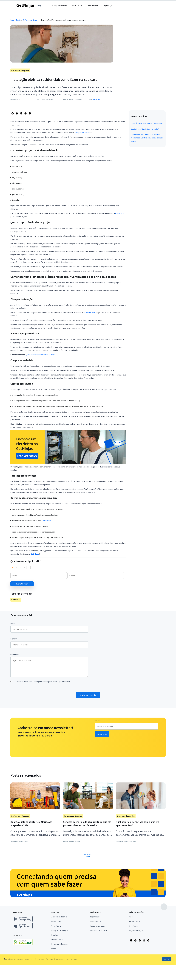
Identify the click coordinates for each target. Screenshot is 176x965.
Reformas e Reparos (31, 20)
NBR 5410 (47, 520)
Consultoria (56, 926)
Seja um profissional (98, 930)
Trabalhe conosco (97, 926)
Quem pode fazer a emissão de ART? (40, 354)
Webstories (133, 926)
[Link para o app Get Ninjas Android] (24, 921)
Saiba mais (73, 959)
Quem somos (95, 921)
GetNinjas (96, 100)
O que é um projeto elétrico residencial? (147, 123)
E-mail (13, 639)
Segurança (107, 5)
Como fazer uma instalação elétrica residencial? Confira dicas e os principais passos (147, 137)
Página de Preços (136, 930)
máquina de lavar (82, 132)
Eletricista (15, 599)
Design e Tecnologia (59, 930)
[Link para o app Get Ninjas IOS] (23, 928)
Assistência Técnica (59, 917)
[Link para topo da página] (164, 906)
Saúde (53, 948)
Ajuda (131, 917)
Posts (18, 20)
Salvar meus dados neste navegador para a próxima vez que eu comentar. (43, 681)
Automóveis (56, 921)
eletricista (119, 213)
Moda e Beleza (57, 939)
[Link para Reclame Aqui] (24, 944)
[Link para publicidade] (88, 883)
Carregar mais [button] (88, 855)
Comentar (15, 654)
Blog (12, 20)
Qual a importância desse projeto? (145, 129)
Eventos (54, 935)
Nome (13, 623)
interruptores (89, 312)
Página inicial (95, 917)
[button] (121, 7)
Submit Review (22, 584)
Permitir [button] (166, 959)
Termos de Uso (135, 921)
